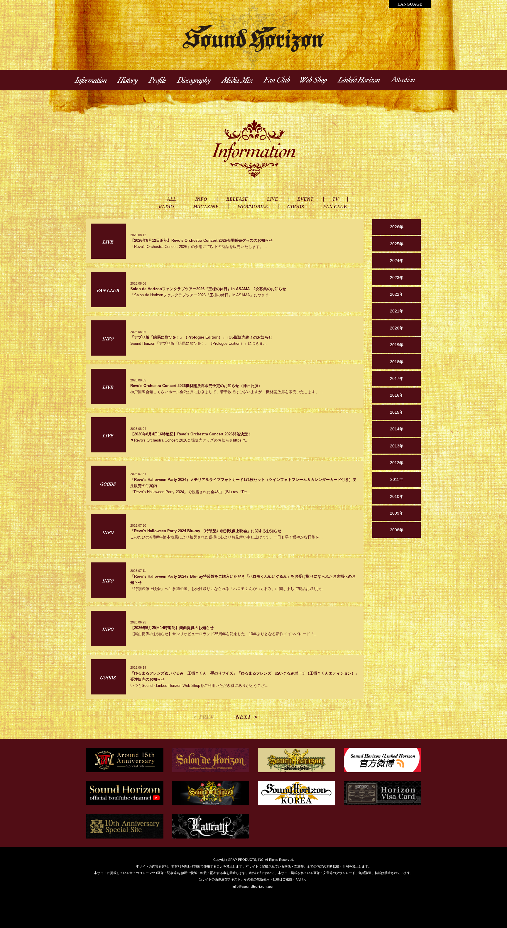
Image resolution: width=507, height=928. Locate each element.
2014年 (396, 429)
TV (335, 199)
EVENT (305, 199)
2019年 (396, 344)
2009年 (396, 513)
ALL (171, 199)
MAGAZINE (206, 206)
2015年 (396, 412)
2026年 (396, 226)
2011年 (396, 479)
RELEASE (237, 199)
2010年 (396, 496)
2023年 (396, 277)
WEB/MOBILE (253, 206)
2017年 (396, 378)
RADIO (166, 206)
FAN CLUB (335, 206)
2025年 (396, 243)
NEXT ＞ (247, 717)
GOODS (295, 206)
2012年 (396, 462)
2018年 (396, 361)
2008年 (396, 530)
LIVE (272, 199)
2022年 (396, 294)
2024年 (396, 260)
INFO (201, 199)
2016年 (396, 395)
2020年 (396, 328)
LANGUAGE (410, 4)
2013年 (396, 446)
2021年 (396, 311)
